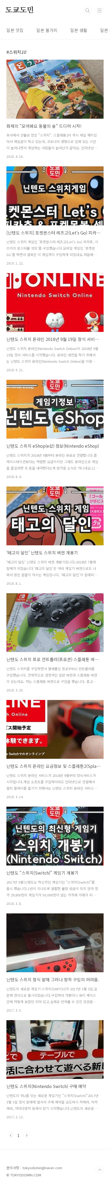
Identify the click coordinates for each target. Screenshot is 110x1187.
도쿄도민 (19, 10)
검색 (88, 11)
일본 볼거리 (46, 30)
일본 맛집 (14, 30)
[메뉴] (100, 10)
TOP (100, 1170)
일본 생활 (78, 30)
